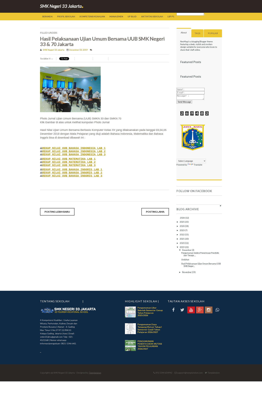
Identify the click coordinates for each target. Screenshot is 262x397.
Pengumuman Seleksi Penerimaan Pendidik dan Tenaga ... (200, 254)
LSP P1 (171, 16)
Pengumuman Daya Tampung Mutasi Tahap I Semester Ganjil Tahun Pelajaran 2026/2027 (150, 328)
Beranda (47, 16)
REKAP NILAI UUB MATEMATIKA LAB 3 (69, 165)
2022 (182, 234)
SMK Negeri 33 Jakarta (62, 6)
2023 (182, 230)
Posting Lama (155, 211)
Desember (187, 250)
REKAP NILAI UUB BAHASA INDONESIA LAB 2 (74, 151)
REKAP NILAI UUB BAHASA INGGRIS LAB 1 (72, 169)
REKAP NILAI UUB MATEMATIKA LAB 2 (69, 162)
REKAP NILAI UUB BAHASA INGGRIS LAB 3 (72, 175)
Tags (197, 33)
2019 (182, 247)
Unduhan (185, 259)
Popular (213, 33)
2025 (182, 222)
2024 (182, 226)
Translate (198, 164)
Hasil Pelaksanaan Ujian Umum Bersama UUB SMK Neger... (201, 264)
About (184, 32)
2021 (182, 239)
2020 (182, 243)
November (187, 272)
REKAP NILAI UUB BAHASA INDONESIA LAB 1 (74, 148)
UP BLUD (132, 16)
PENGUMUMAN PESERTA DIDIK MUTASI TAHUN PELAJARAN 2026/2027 (150, 345)
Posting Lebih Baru (57, 211)
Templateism (95, 372)
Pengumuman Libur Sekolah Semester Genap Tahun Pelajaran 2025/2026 (150, 311)
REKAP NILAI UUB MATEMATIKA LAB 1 (69, 158)
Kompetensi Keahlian (92, 16)
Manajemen (116, 16)
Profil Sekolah (66, 16)
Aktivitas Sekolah (152, 16)
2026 (182, 218)
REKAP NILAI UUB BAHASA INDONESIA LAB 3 (74, 154)
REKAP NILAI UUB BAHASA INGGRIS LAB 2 (72, 172)
